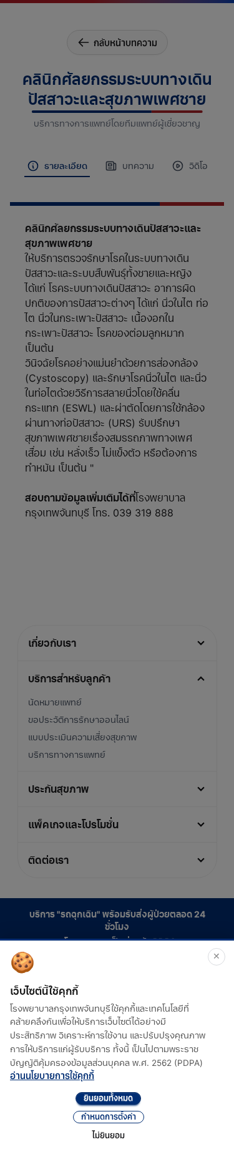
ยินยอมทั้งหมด (108, 1098)
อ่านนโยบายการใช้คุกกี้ (52, 1076)
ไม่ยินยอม (108, 1135)
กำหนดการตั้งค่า (108, 1116)
